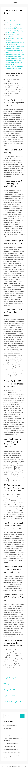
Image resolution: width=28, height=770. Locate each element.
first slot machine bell (9, 746)
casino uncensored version (11, 749)
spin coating (7, 735)
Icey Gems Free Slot (9, 696)
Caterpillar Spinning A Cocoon (12, 678)
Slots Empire (7, 684)
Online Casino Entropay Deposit (12, 702)
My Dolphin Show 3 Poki (10, 690)
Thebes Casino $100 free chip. (14, 29)
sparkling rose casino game (11, 732)
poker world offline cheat (10, 725)
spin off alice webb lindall (11, 743)
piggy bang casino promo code (12, 753)
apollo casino (7, 728)
